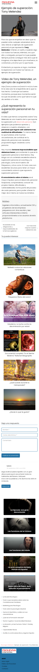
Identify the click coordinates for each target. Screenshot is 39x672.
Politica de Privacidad (9, 664)
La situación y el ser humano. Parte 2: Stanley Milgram (18, 625)
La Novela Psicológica (10, 597)
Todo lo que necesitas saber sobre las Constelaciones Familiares (16, 601)
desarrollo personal (24, 122)
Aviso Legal (5, 661)
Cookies (4, 666)
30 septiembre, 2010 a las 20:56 (16, 468)
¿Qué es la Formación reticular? (13, 618)
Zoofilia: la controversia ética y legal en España (18, 633)
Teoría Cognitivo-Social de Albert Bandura (17, 621)
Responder (6, 486)
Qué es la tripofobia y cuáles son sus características (15, 613)
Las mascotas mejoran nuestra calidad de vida (30, 228)
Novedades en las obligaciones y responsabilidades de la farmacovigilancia (10, 228)
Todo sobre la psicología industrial (14, 609)
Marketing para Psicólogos (11, 605)
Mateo (5, 201)
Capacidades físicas (10, 630)
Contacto (5, 669)
